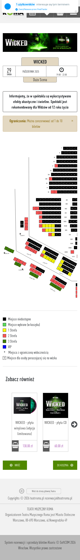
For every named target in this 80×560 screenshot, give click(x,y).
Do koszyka (64, 465)
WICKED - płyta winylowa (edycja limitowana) (24, 428)
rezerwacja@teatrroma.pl (58, 498)
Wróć (16, 465)
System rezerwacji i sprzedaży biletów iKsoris (30, 542)
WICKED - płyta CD (55, 422)
